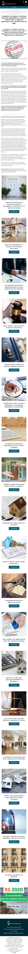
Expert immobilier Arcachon (14, 944)
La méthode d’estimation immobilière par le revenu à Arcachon (14, 445)
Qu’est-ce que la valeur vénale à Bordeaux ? (14, 562)
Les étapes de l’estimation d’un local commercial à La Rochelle (14, 758)
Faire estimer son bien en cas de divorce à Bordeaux (14, 326)
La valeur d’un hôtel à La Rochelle (14, 876)
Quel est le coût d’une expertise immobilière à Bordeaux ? (14, 679)
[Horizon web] (13, 952)
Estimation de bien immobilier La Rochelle (14, 945)
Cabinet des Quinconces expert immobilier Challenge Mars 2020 (14, 171)
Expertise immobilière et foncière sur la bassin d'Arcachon (14, 246)
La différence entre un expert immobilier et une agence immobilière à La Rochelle (14, 405)
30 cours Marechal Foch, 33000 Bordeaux (14, 929)
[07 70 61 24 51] (24, 2)
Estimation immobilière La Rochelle (14, 940)
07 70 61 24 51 (14, 931)
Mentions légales (14, 948)
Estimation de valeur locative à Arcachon (14, 524)
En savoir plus (14, 211)
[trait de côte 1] (14, 907)
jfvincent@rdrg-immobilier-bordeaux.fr (26, 2)
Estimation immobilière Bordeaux (14, 938)
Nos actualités (16, 937)
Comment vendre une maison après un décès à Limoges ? (14, 485)
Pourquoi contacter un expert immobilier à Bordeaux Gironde (14, 837)
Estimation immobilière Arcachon (14, 941)
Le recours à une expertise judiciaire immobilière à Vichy (14, 719)
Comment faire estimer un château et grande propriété (14, 365)
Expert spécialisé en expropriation (14, 947)
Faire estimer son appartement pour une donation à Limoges (14, 640)
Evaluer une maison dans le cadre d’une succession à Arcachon (14, 797)
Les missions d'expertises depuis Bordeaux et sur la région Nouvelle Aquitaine (14, 287)
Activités (11, 937)
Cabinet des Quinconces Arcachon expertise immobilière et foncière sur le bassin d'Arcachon (14, 205)
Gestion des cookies (14, 951)
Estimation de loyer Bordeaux (14, 942)
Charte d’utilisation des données (14, 950)
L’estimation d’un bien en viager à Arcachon (14, 601)
